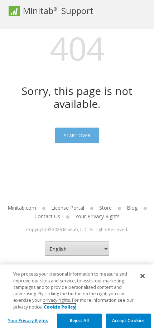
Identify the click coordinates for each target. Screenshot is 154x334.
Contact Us (47, 216)
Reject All (79, 321)
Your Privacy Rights (28, 321)
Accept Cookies (128, 321)
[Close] (142, 276)
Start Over (77, 135)
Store (105, 207)
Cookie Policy (59, 307)
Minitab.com (22, 207)
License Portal (67, 207)
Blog (132, 207)
